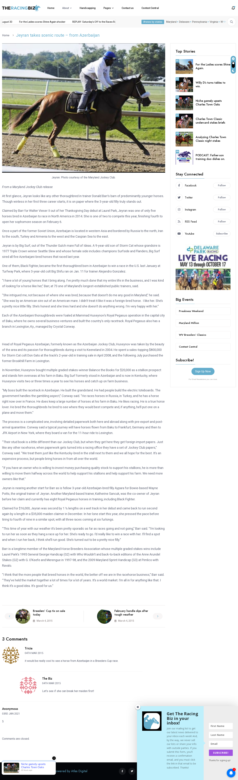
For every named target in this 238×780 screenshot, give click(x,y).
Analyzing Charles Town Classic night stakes (211, 139)
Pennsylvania (199, 21)
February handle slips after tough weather (131, 613)
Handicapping (88, 8)
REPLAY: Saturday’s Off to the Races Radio (89, 21)
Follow (222, 185)
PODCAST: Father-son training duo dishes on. (210, 157)
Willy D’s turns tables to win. (210, 84)
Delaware (184, 21)
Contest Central (150, 8)
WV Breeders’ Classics (192, 335)
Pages (107, 8)
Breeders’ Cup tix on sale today (49, 613)
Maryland (171, 21)
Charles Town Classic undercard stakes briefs (210, 121)
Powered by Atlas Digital (70, 771)
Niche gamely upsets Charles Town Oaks (209, 102)
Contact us (128, 8)
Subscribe (222, 234)
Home (50, 8)
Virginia (214, 21)
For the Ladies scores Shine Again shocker (36, 21)
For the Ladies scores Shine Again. (213, 66)
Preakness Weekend (191, 311)
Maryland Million (189, 323)
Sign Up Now (203, 371)
